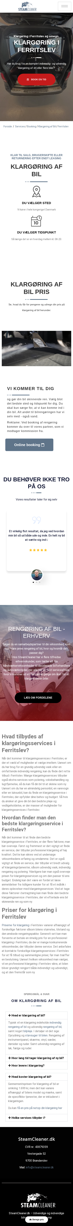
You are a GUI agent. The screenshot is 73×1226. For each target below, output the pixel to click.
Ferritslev (63, 126)
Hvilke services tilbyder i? (28, 1118)
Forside (8, 126)
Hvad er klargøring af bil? (28, 1015)
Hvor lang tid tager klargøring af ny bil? (38, 1058)
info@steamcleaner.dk (40, 1167)
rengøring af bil (33, 648)
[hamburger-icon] (64, 6)
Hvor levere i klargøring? (28, 1065)
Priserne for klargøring (15, 925)
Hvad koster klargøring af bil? (31, 1077)
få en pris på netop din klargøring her (39, 1108)
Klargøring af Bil (47, 126)
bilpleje (27, 1031)
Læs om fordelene (38, 697)
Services (20, 126)
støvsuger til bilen (36, 1035)
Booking (32, 126)
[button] (33, 582)
